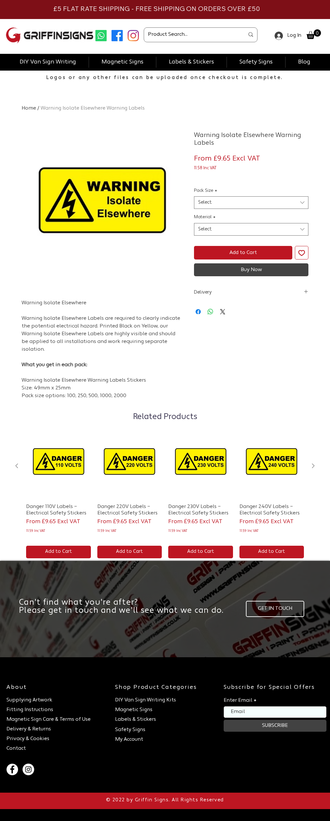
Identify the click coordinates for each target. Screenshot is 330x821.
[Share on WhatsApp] (210, 312)
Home (29, 108)
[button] (313, 34)
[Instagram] (133, 35)
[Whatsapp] (101, 35)
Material (205, 217)
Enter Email (238, 700)
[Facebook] (117, 35)
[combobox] (251, 202)
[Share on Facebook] (198, 312)
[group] (165, 496)
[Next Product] (313, 466)
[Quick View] (58, 466)
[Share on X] (223, 312)
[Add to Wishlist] (301, 252)
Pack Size (205, 190)
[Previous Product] (17, 466)
